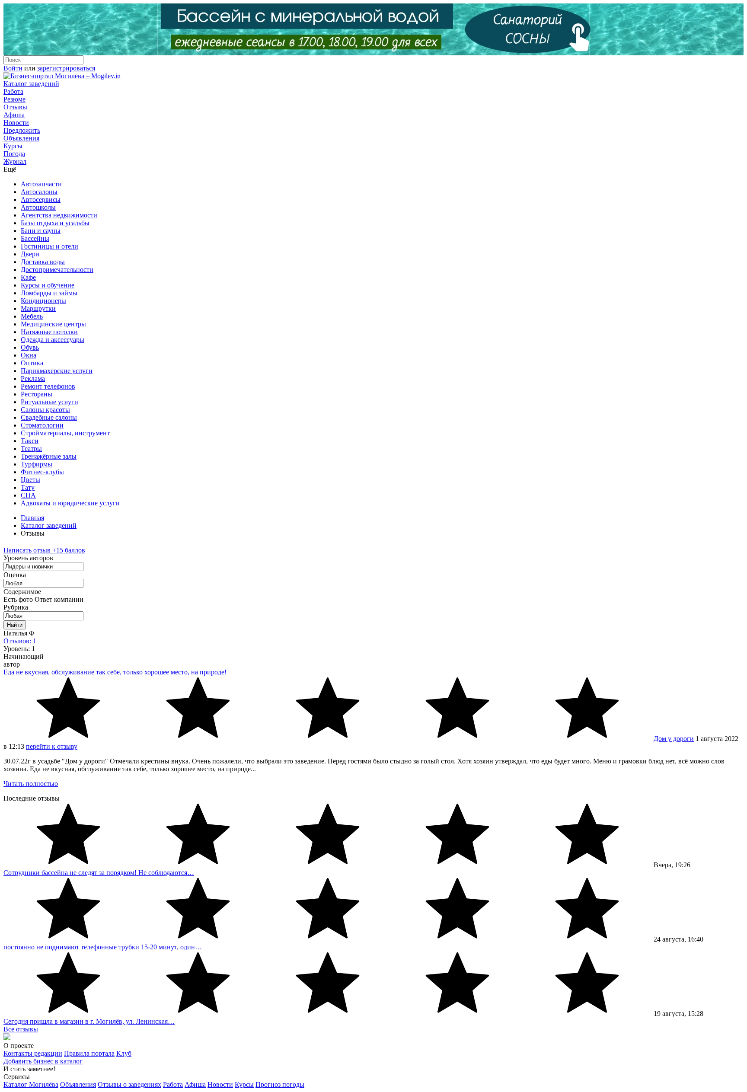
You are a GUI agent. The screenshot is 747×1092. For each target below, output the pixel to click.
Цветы (30, 479)
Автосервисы (41, 199)
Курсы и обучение (47, 285)
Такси (29, 440)
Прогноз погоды (279, 1084)
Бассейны (35, 238)
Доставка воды (43, 261)
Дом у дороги (674, 738)
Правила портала (89, 1053)
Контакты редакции (32, 1053)
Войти (12, 68)
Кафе (28, 277)
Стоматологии (42, 425)
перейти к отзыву (51, 746)
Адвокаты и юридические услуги (70, 503)
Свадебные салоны (49, 417)
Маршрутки (38, 308)
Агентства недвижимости (59, 215)
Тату (28, 487)
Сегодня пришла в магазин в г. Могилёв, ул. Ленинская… (89, 1021)
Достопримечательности (57, 269)
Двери (30, 254)
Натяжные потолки (49, 331)
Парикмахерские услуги (57, 370)
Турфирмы (36, 464)
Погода (14, 153)
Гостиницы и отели (49, 246)
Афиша (14, 114)
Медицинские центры (53, 324)
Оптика (32, 363)
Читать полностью (30, 783)
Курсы (12, 146)
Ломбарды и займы (49, 293)
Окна (28, 355)
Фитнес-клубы (42, 472)
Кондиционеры (43, 300)
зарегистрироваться (66, 68)
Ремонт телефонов (48, 386)
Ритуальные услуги (49, 402)
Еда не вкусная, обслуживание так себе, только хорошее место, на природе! (115, 672)
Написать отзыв (44, 550)
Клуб (123, 1053)
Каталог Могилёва (30, 1084)
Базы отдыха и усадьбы (55, 223)
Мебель (32, 316)
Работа (13, 91)
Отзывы (15, 107)
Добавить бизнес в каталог (43, 1061)
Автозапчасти (41, 184)
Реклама (33, 378)
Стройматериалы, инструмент (65, 433)
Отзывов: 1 (19, 641)
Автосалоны (39, 191)
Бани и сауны (41, 230)
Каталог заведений (31, 83)
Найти (14, 625)
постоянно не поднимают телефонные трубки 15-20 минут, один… (102, 947)
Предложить (21, 130)
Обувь (30, 347)
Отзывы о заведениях (129, 1084)
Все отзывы (20, 1029)
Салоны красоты (45, 409)
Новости (16, 122)
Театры (31, 448)
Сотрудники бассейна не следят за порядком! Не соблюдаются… (98, 872)
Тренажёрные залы (49, 456)
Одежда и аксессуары (52, 339)
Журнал (14, 161)
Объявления (21, 138)
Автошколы (38, 207)
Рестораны (36, 394)
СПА (28, 495)
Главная (32, 517)
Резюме (14, 99)
